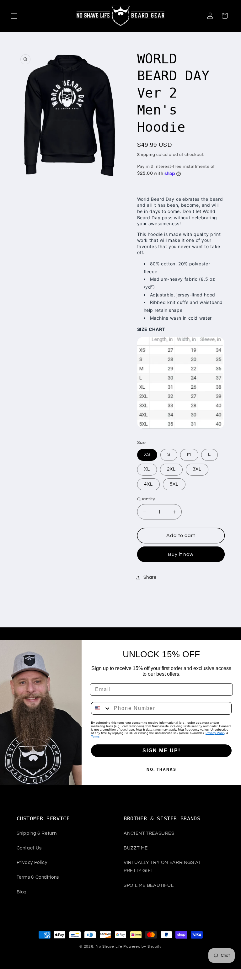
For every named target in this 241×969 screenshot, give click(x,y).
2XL (171, 469)
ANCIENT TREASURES (149, 833)
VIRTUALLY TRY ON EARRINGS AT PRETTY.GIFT (162, 866)
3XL (197, 469)
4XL (148, 484)
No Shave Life (109, 946)
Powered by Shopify (142, 946)
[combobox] (101, 708)
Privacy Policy (215, 733)
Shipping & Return (37, 833)
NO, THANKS (161, 769)
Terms (95, 736)
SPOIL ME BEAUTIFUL (149, 885)
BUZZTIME (136, 848)
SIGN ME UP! (161, 750)
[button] (14, 15)
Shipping (146, 155)
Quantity (146, 499)
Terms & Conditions (38, 877)
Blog (22, 892)
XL (147, 469)
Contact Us (29, 848)
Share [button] (150, 577)
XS (147, 454)
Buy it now (181, 554)
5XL (174, 484)
